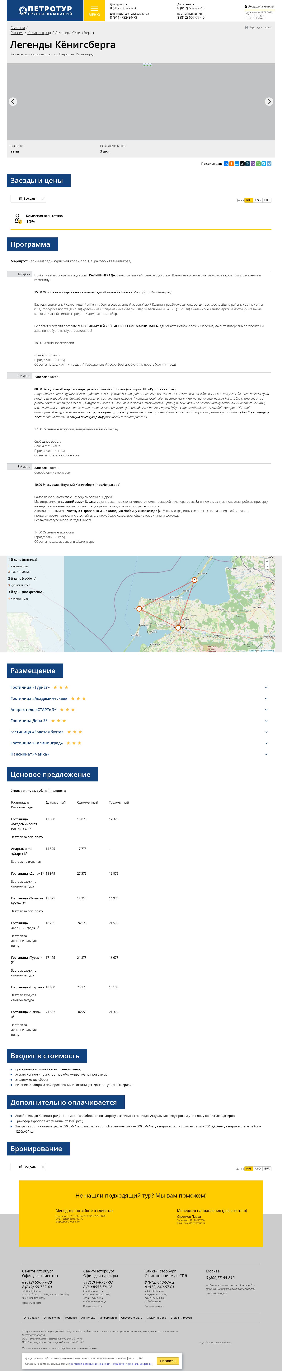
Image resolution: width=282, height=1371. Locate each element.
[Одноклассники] (231, 163)
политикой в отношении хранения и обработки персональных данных (110, 1363)
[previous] (13, 101)
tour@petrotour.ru (93, 1291)
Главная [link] (18, 27)
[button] (248, 200)
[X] (242, 163)
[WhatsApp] (258, 163)
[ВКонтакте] (226, 163)
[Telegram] (269, 163)
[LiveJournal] (247, 163)
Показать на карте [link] (31, 1302)
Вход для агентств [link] (260, 6)
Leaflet (252, 650)
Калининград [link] (39, 32)
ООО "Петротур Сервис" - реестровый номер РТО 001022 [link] (53, 1342)
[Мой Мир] (237, 163)
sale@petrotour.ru (31, 1291)
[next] (269, 101)
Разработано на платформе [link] (215, 1342)
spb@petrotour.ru (154, 1291)
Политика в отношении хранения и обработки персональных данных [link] (59, 1348)
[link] (45, 10)
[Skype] (263, 163)
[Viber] (253, 163)
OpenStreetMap (267, 650)
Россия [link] (17, 32)
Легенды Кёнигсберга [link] (74, 32)
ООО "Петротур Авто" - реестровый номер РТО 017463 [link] (52, 1338)
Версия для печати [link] (260, 27)
